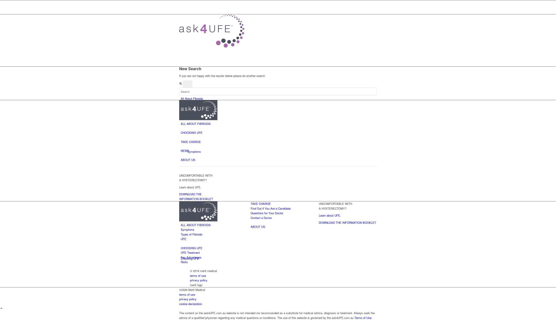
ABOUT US (188, 160)
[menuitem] (279, 2)
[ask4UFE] (211, 46)
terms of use (198, 276)
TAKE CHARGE (191, 142)
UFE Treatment (190, 252)
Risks (184, 262)
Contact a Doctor (191, 2)
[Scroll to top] (1, 308)
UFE (183, 239)
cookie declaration (190, 304)
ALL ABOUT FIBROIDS (196, 124)
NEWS (185, 151)
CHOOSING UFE (191, 133)
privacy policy (198, 280)
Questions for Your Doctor (267, 213)
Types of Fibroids (191, 234)
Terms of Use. (363, 318)
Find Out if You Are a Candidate (271, 208)
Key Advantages (191, 257)
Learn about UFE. (330, 215)
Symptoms (187, 229)
